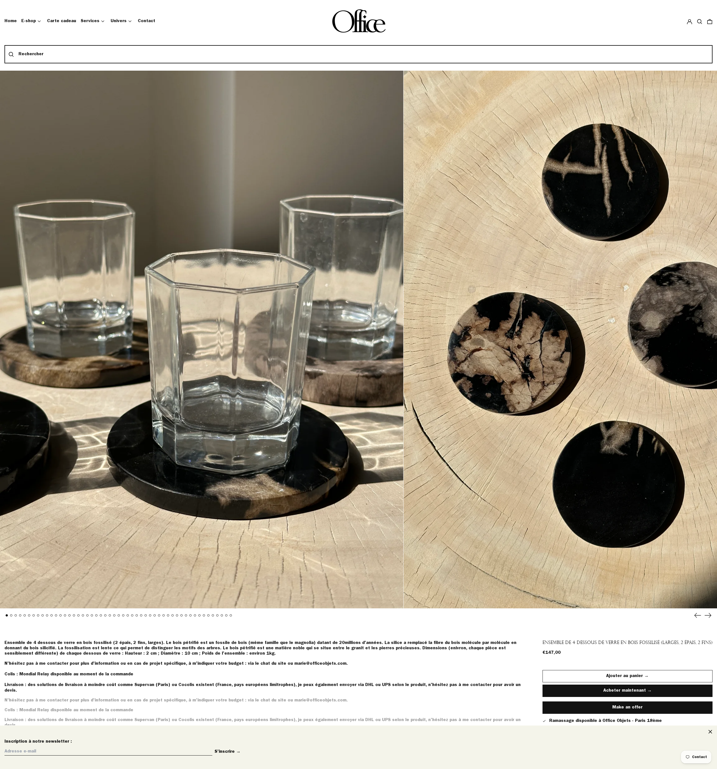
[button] (699, 21)
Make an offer (627, 709)
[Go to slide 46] (208, 615)
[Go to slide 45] (204, 615)
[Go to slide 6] (29, 615)
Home (10, 21)
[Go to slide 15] (69, 615)
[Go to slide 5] (25, 615)
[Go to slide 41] (186, 615)
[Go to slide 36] (163, 615)
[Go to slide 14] (65, 615)
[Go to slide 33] (150, 615)
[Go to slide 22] (101, 615)
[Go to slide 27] (123, 615)
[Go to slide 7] (33, 615)
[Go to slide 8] (38, 615)
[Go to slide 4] (20, 615)
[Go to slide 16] (74, 615)
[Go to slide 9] (42, 615)
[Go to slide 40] (181, 615)
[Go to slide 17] (78, 615)
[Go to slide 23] (105, 615)
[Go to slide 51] (231, 615)
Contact (146, 21)
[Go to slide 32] (146, 615)
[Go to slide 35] (159, 615)
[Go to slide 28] (128, 615)
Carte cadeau (61, 21)
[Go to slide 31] (141, 615)
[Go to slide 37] (168, 615)
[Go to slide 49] (222, 615)
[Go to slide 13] (60, 615)
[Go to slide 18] (83, 615)
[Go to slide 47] (213, 615)
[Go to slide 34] (154, 615)
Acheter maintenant (624, 690)
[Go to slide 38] (172, 615)
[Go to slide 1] (7, 615)
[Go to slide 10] (47, 615)
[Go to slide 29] (132, 615)
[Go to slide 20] (92, 615)
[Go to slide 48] (217, 615)
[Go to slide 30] (137, 615)
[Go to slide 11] (51, 615)
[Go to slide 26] (119, 615)
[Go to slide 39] (177, 615)
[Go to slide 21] (96, 615)
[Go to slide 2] (11, 615)
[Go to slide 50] (226, 615)
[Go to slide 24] (110, 615)
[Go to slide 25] (114, 615)
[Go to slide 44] (199, 615)
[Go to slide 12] (56, 615)
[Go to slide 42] (190, 615)
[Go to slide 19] (87, 615)
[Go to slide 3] (16, 615)
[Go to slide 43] (195, 615)
